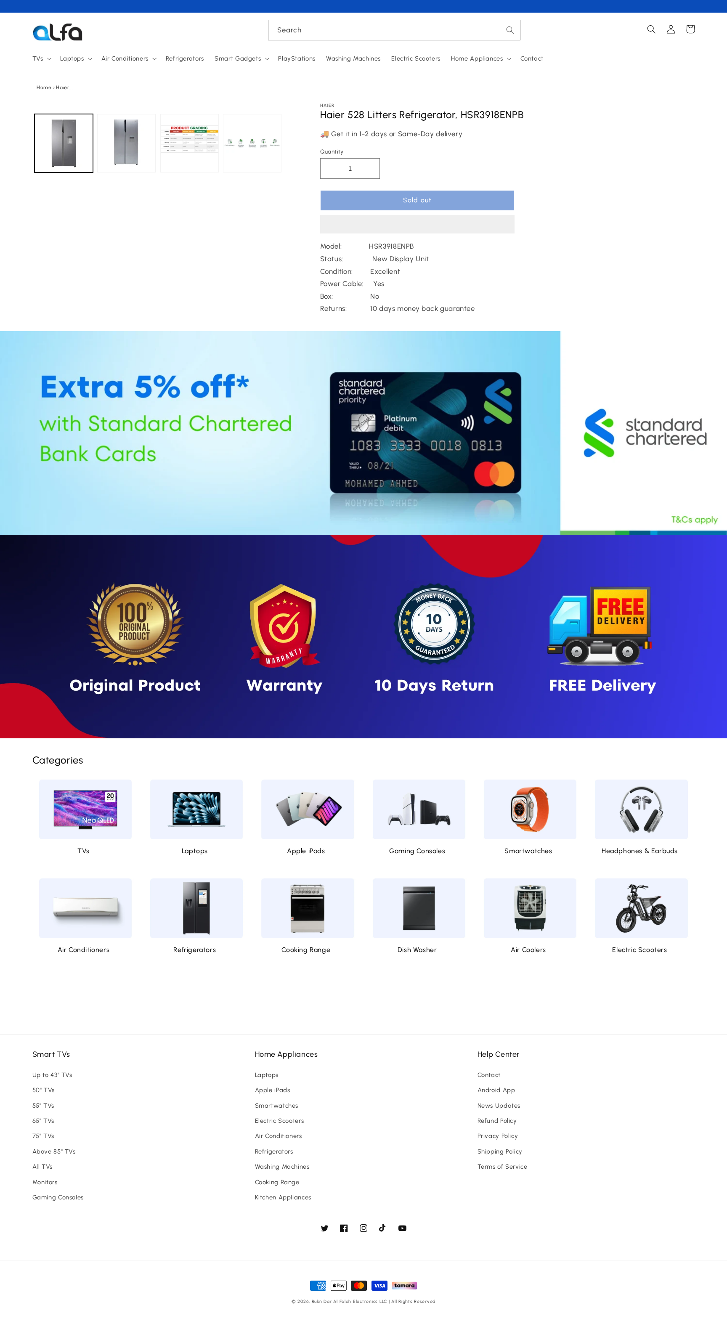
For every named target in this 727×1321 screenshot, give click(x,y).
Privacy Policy (498, 1136)
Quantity (332, 151)
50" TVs (43, 1090)
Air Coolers (528, 950)
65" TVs (43, 1121)
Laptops (195, 851)
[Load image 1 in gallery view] (63, 143)
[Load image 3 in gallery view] (189, 143)
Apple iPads (306, 851)
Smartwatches (528, 851)
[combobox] (394, 30)
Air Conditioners (84, 950)
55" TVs (43, 1105)
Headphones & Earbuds (640, 851)
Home (44, 87)
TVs (83, 851)
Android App (496, 1090)
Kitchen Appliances (283, 1197)
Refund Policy (497, 1121)
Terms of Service (503, 1166)
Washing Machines (282, 1166)
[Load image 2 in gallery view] (126, 143)
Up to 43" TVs (52, 1075)
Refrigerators (194, 950)
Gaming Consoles (417, 851)
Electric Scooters (639, 950)
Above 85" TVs (54, 1151)
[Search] (510, 30)
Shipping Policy (500, 1151)
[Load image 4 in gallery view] (252, 143)
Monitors (45, 1182)
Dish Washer (417, 950)
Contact (489, 1075)
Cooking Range (305, 950)
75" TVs (43, 1136)
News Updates (499, 1105)
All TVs (42, 1166)
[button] (417, 225)
